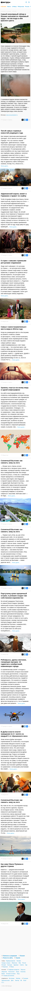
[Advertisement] (15, 939)
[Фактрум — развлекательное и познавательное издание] (6, 2)
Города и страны (6, 11)
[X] (23, 120)
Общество (5, 321)
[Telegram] (25, 120)
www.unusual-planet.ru (12, 115)
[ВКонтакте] (27, 120)
